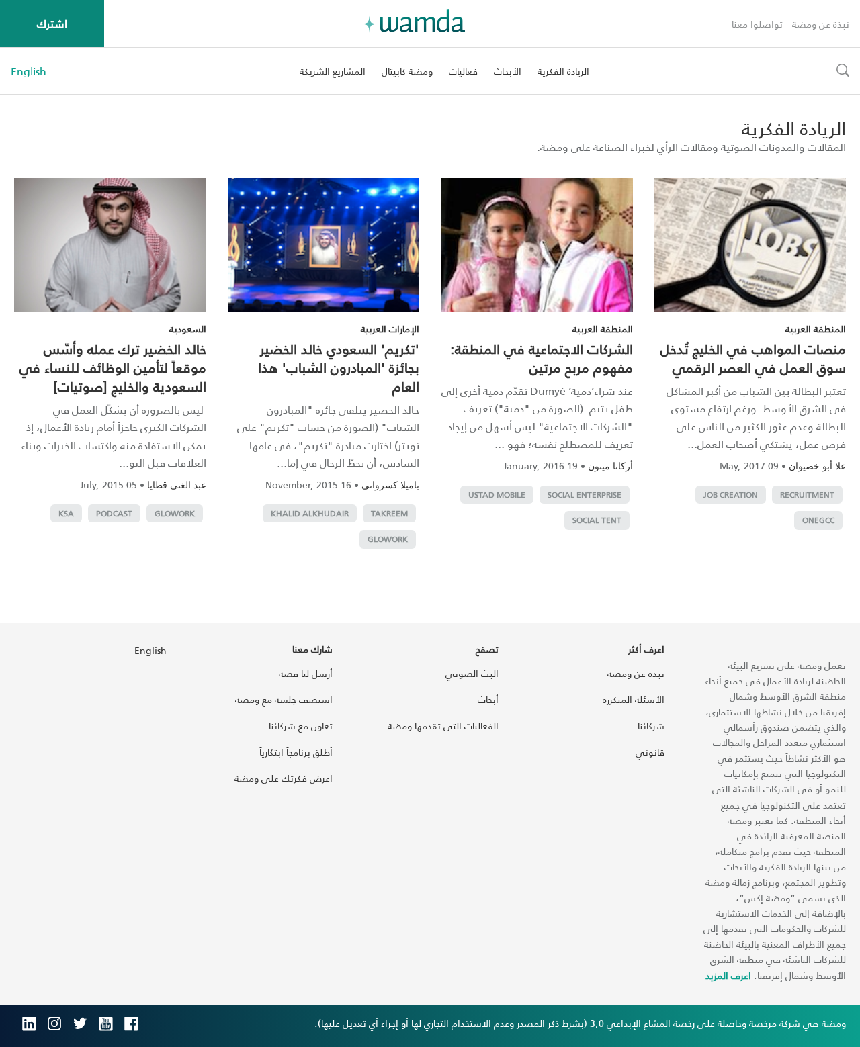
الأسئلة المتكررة (633, 699)
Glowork (388, 539)
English (28, 71)
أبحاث (488, 699)
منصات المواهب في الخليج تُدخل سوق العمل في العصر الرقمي (753, 358)
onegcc (818, 520)
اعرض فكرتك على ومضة (283, 778)
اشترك (52, 23)
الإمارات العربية (390, 329)
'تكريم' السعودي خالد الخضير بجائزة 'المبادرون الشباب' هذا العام (338, 367)
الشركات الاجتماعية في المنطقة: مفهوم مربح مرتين (541, 358)
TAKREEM (389, 513)
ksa (66, 513)
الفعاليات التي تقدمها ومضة (443, 726)
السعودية (187, 329)
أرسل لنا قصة (306, 673)
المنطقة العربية (815, 329)
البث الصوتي (472, 673)
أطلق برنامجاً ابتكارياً (296, 752)
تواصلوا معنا (757, 24)
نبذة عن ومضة (820, 24)
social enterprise (584, 494)
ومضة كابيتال (407, 71)
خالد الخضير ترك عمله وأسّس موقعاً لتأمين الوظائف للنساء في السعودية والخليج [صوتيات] (112, 367)
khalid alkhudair (310, 513)
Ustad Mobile (496, 494)
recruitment (807, 494)
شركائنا (651, 726)
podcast (114, 513)
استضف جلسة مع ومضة (284, 699)
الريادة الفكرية (563, 71)
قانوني (650, 752)
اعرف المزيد (728, 975)
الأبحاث (507, 71)
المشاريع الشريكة (333, 71)
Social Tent (596, 520)
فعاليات (463, 71)
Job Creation (730, 494)
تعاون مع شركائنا (301, 726)
